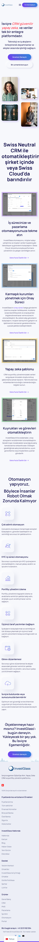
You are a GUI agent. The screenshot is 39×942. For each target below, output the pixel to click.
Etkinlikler (6, 854)
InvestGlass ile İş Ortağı (11, 873)
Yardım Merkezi (8, 865)
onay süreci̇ (18, 307)
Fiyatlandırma (7, 802)
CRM (4, 903)
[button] (20, 5)
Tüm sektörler (7, 805)
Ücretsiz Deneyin (19, 57)
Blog (3, 843)
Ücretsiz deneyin (19, 754)
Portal (4, 921)
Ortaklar (5, 876)
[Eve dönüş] (7, 5)
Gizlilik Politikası (8, 880)
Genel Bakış (6, 899)
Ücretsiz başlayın (29, 5)
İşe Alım (5, 914)
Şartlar (4, 884)
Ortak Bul (5, 869)
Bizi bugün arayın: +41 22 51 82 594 (16, 928)
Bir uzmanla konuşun (19, 65)
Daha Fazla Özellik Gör (18, 258)
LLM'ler (4, 887)
